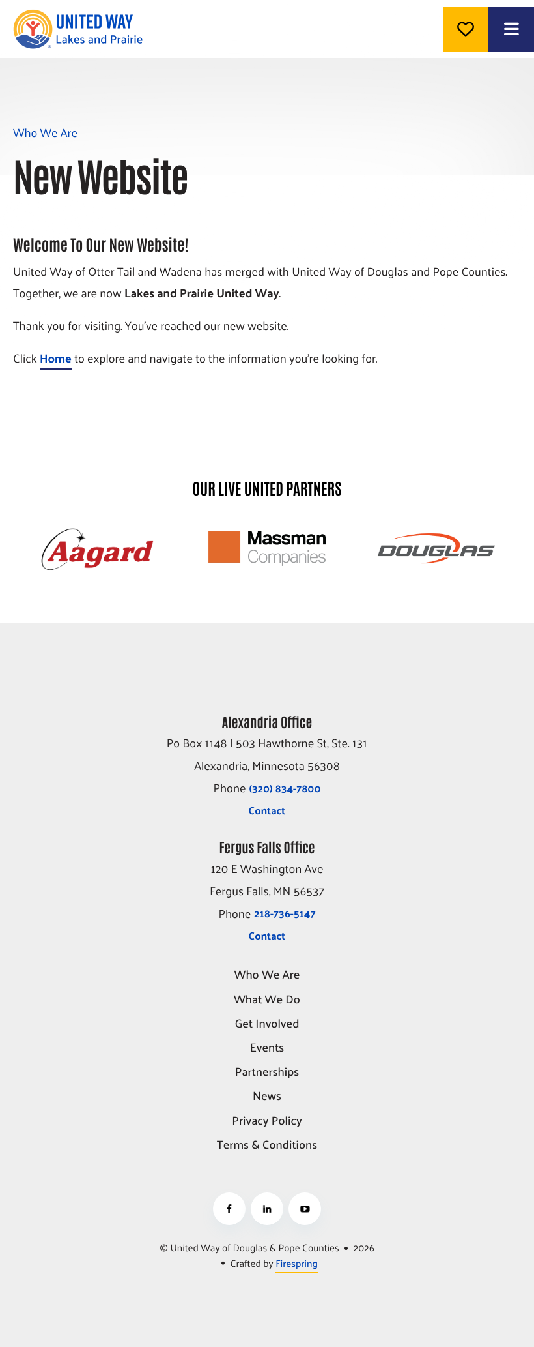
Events (267, 1048)
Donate (465, 29)
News (267, 1096)
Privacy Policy (267, 1121)
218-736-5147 (284, 913)
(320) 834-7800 (284, 787)
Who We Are (267, 975)
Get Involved (267, 1023)
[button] (511, 29)
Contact (267, 810)
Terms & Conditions (267, 1145)
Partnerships (267, 1072)
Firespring (296, 1263)
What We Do (267, 999)
